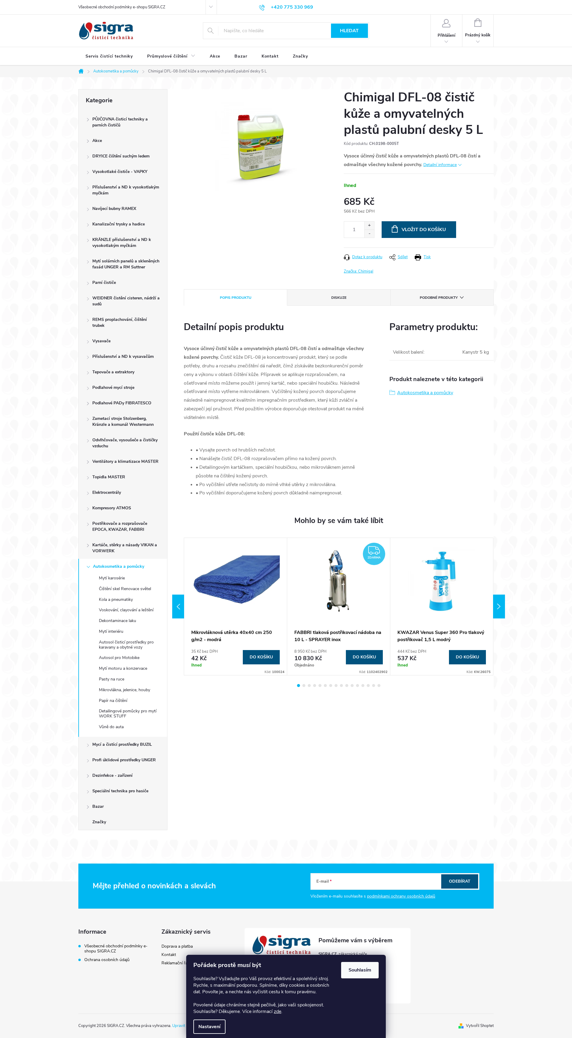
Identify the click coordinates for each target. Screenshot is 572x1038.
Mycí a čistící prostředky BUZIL (122, 744)
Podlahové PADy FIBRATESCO (121, 403)
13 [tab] (362, 685)
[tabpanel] (235, 606)
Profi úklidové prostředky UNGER (124, 760)
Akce (97, 140)
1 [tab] (298, 685)
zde (277, 1011)
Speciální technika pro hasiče (120, 791)
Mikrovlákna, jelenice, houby (124, 690)
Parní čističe (104, 282)
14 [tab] (368, 685)
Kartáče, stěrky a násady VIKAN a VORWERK (124, 548)
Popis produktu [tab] (235, 297)
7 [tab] (330, 685)
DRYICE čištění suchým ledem (121, 156)
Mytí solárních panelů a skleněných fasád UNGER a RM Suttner (125, 264)
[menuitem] (109, 56)
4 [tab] (314, 685)
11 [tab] (352, 685)
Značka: (358, 271)
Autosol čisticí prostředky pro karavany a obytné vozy (126, 644)
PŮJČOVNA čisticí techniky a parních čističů (120, 122)
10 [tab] (346, 685)
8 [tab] (336, 685)
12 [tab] (357, 685)
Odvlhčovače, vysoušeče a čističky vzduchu (125, 443)
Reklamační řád (175, 963)
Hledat (349, 30)
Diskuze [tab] (338, 297)
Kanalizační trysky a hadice (118, 224)
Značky (99, 822)
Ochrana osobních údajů (107, 960)
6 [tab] (325, 685)
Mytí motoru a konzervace (123, 668)
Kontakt (168, 954)
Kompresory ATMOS (111, 508)
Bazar (98, 806)
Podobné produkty (439, 297)
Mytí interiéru (111, 631)
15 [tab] (373, 685)
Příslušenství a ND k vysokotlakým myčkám (125, 190)
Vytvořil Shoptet (480, 1025)
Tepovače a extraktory (113, 372)
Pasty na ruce (111, 679)
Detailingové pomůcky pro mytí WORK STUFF (127, 713)
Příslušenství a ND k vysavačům (123, 356)
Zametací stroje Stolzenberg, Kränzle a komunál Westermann (123, 421)
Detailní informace (440, 165)
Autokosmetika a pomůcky (118, 566)
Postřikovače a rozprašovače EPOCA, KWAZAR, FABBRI (119, 526)
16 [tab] (378, 685)
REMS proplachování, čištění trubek (119, 322)
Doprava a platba (177, 946)
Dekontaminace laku (117, 621)
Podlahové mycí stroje (113, 387)
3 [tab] (309, 685)
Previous (178, 606)
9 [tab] (341, 685)
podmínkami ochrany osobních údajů (401, 896)
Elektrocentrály (106, 492)
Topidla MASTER (108, 477)
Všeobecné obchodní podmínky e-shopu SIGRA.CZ (121, 7)
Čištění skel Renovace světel (125, 589)
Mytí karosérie (112, 578)
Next (499, 606)
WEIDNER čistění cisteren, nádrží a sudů (126, 301)
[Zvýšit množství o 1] (369, 226)
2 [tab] (303, 685)
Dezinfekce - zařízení (112, 775)
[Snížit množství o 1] (369, 234)
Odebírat (459, 881)
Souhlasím (360, 970)
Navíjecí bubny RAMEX (114, 208)
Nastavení (209, 1026)
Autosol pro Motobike (119, 657)
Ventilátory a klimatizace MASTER (125, 461)
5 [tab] (319, 685)
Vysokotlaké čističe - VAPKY (119, 171)
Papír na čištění (113, 700)
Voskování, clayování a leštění (126, 610)
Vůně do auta (111, 727)
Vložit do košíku (424, 229)
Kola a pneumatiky (116, 599)
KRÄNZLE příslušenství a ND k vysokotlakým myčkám (121, 242)
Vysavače (101, 341)
